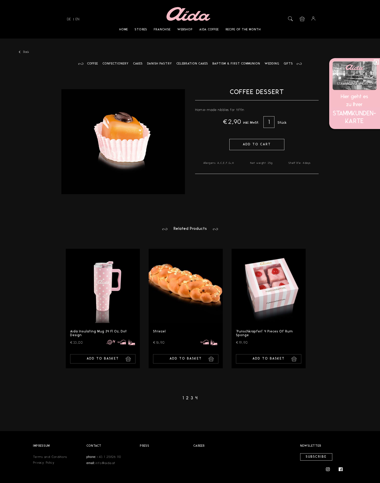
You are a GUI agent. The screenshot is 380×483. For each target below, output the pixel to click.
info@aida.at (105, 463)
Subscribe (316, 457)
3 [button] (192, 398)
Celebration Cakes (192, 63)
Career (199, 446)
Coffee (92, 63)
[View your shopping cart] (302, 18)
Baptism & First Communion (236, 63)
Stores (141, 29)
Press (144, 446)
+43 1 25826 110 (109, 457)
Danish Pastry (159, 63)
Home (123, 29)
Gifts (288, 63)
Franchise (162, 29)
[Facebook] (340, 469)
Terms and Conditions (50, 457)
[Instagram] (330, 469)
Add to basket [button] (103, 358)
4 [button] (196, 398)
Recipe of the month (243, 29)
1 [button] (183, 398)
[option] (103, 308)
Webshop (185, 29)
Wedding (272, 63)
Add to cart (257, 144)
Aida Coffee (209, 29)
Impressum (41, 446)
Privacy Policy (44, 463)
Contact (93, 446)
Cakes (138, 63)
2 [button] (187, 398)
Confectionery (115, 63)
